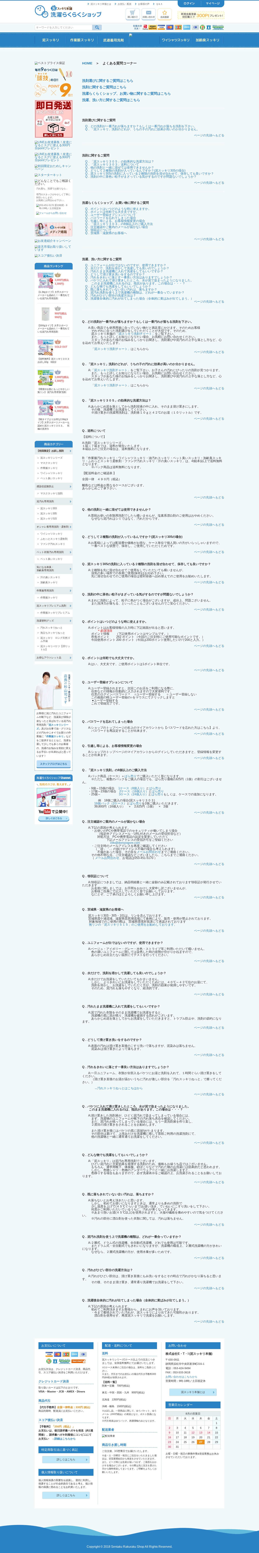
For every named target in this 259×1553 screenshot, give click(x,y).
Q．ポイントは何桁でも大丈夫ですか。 (112, 211)
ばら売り (130, 776)
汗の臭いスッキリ (50, 577)
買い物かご (133, 14)
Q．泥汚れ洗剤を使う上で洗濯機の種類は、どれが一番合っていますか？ (134, 292)
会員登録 (165, 14)
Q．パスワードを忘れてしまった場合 (110, 217)
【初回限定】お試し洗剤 (50, 450)
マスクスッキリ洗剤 (51, 493)
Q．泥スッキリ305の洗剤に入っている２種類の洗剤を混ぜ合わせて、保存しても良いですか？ (149, 173)
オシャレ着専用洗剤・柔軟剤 (53, 526)
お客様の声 (143, 4)
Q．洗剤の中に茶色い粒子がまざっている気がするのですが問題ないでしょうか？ (141, 176)
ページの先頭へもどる (209, 135)
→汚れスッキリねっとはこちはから (118, 1088)
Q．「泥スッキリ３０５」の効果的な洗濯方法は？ (119, 161)
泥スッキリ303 (48, 508)
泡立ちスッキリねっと (52, 632)
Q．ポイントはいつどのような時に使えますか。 (118, 208)
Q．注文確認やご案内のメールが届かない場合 (116, 227)
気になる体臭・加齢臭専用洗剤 (45, 569)
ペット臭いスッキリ (51, 478)
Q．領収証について (98, 230)
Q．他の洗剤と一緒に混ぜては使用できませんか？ (119, 167)
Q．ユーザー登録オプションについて (110, 214)
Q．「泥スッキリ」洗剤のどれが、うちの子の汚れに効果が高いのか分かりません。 (142, 129)
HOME (87, 63)
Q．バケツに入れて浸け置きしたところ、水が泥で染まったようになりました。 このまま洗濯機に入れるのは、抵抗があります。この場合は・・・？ (138, 282)
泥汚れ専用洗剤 (45, 501)
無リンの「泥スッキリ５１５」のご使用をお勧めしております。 (133, 924)
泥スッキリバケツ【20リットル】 (55, 648)
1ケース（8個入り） (132, 788)
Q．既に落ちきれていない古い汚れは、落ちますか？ (121, 289)
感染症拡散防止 (45, 486)
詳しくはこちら (66, 1459)
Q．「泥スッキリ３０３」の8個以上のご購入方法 (119, 224)
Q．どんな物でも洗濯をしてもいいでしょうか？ (118, 286)
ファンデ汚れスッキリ (52, 544)
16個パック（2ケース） (110, 803)
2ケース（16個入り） (134, 791)
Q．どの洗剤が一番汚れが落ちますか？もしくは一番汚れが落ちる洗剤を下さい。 (141, 126)
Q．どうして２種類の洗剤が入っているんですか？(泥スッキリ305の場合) (135, 170)
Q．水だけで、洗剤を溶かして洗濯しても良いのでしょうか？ (127, 268)
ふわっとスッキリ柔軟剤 (53, 538)
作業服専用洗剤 (45, 590)
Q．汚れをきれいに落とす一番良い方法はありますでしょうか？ (128, 277)
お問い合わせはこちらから (181, 1376)
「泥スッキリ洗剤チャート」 (135, 333)
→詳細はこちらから (64, 1438)
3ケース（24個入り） (133, 794)
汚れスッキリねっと (51, 627)
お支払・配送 (124, 4)
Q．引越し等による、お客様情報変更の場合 (115, 221)
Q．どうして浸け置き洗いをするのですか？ (115, 274)
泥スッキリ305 (48, 513)
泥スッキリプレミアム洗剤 (51, 605)
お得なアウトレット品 (49, 657)
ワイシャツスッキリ (51, 473)
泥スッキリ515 (48, 518)
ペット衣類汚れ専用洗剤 (50, 552)
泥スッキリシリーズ (51, 457)
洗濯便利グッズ (45, 620)
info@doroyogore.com (125, 842)
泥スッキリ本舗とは (101, 4)
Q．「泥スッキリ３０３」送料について (112, 164)
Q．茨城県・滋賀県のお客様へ (106, 233)
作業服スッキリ (49, 468)
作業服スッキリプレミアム (55, 612)
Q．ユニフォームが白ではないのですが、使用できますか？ (125, 265)
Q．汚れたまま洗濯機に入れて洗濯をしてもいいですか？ (124, 271)
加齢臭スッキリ (49, 582)
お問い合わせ (149, 14)
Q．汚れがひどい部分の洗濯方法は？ (110, 295)
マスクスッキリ (49, 462)
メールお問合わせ (149, 851)
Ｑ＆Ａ (159, 4)
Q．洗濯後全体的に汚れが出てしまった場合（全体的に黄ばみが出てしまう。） (139, 298)
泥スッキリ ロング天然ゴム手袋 (55, 639)
